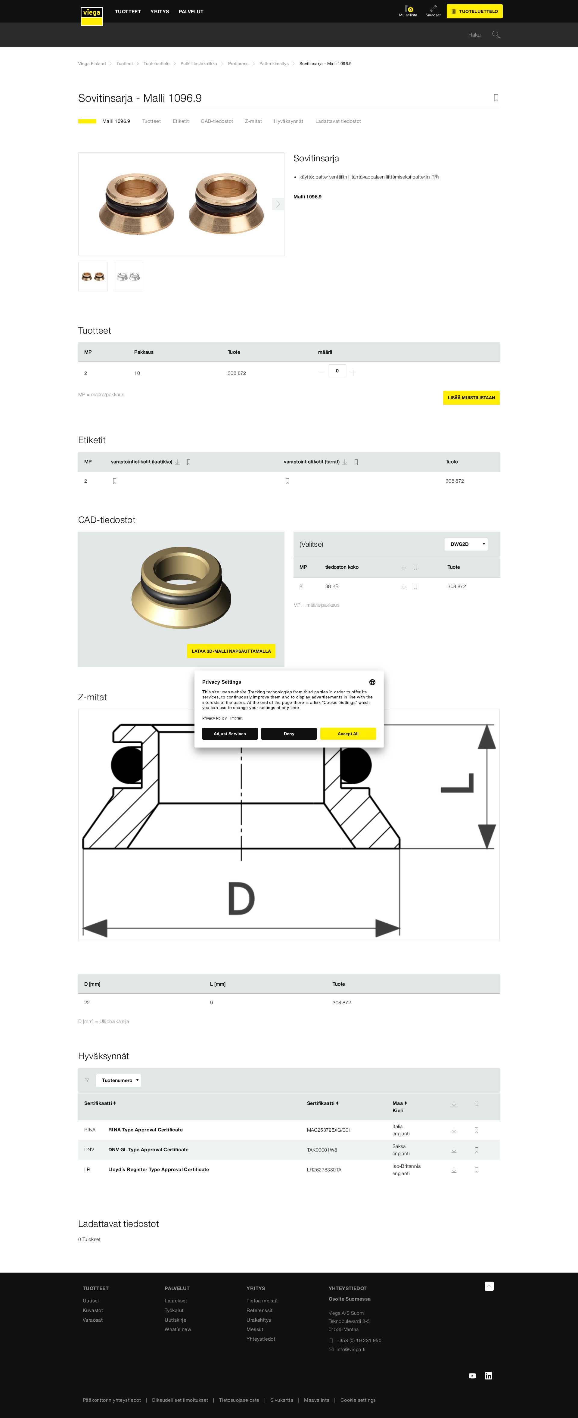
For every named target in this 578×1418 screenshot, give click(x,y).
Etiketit (181, 121)
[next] (278, 204)
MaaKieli (398, 1106)
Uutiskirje (175, 1320)
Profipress (238, 63)
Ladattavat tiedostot (338, 121)
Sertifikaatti (98, 1103)
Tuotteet (125, 63)
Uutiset (91, 1301)
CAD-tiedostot (217, 121)
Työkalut (174, 1310)
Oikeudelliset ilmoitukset (180, 1400)
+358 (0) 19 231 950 (359, 1340)
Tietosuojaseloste (239, 1400)
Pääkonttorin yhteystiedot (112, 1400)
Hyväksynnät (288, 121)
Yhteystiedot (261, 1339)
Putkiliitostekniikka (199, 63)
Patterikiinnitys (274, 63)
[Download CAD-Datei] (404, 567)
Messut (255, 1329)
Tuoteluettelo (156, 63)
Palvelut (177, 1288)
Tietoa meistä (262, 1301)
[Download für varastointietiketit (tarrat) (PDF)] (344, 462)
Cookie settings (358, 1400)
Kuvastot (93, 1310)
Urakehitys (259, 1320)
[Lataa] (404, 586)
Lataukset (176, 1301)
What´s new (178, 1329)
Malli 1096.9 (116, 121)
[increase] (353, 373)
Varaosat (93, 1320)
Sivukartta (281, 1400)
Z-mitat (253, 121)
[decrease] (321, 373)
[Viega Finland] (91, 11)
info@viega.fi (351, 1349)
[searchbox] (283, 34)
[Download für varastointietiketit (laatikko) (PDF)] (177, 462)
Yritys (256, 1288)
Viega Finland (92, 63)
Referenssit (259, 1310)
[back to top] (489, 1286)
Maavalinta (316, 1400)
